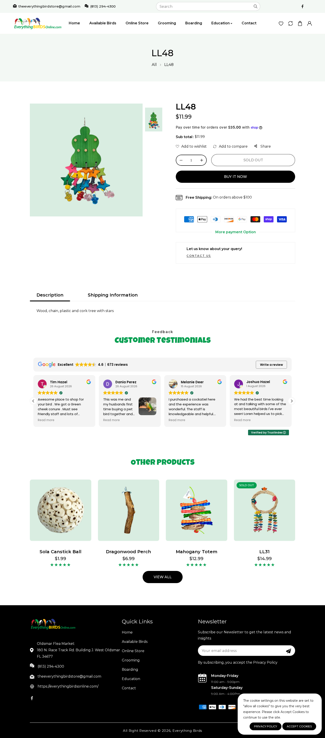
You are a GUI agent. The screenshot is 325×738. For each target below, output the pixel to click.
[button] (299, 23)
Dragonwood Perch (128, 551)
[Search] (255, 6)
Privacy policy (265, 726)
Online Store (133, 651)
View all (163, 577)
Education (131, 679)
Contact (129, 688)
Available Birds (134, 642)
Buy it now (235, 177)
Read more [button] (46, 420)
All (154, 64)
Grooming (131, 660)
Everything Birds (187, 730)
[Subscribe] (288, 651)
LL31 (264, 551)
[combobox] (208, 6)
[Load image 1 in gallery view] (153, 119)
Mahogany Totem (196, 551)
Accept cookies (299, 726)
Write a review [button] (271, 364)
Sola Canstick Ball (60, 551)
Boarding (130, 669)
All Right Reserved (140, 730)
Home (127, 632)
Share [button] (265, 146)
